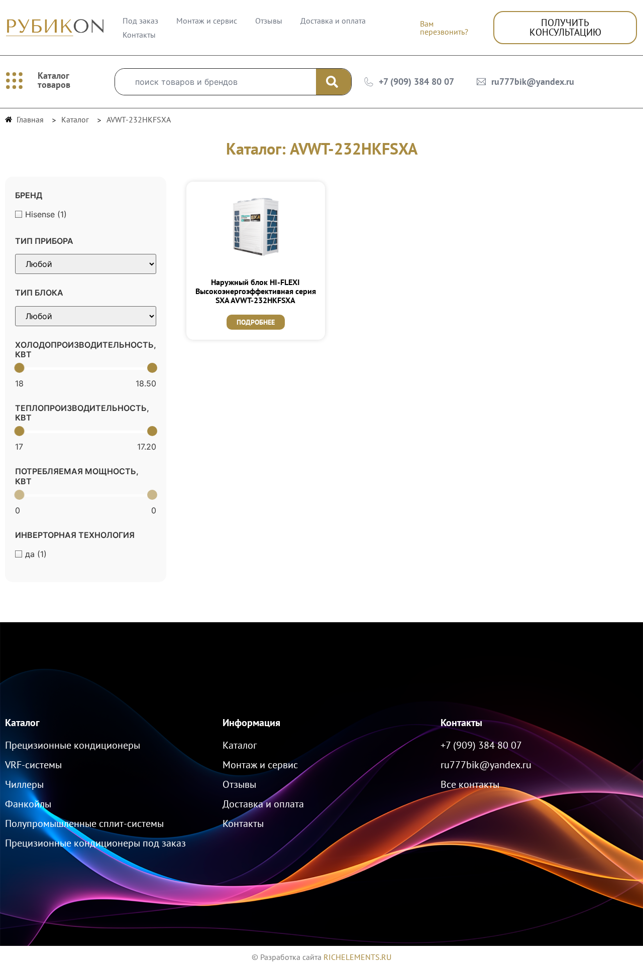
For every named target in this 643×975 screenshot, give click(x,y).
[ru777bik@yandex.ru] (481, 81)
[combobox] (215, 82)
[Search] (333, 82)
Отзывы (268, 21)
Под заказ (140, 21)
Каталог (22, 722)
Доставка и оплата (333, 21)
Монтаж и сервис (206, 21)
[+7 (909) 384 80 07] (368, 81)
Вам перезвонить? (444, 28)
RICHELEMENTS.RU (357, 957)
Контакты (139, 35)
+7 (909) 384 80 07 (416, 81)
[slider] (19, 368)
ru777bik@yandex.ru (532, 81)
